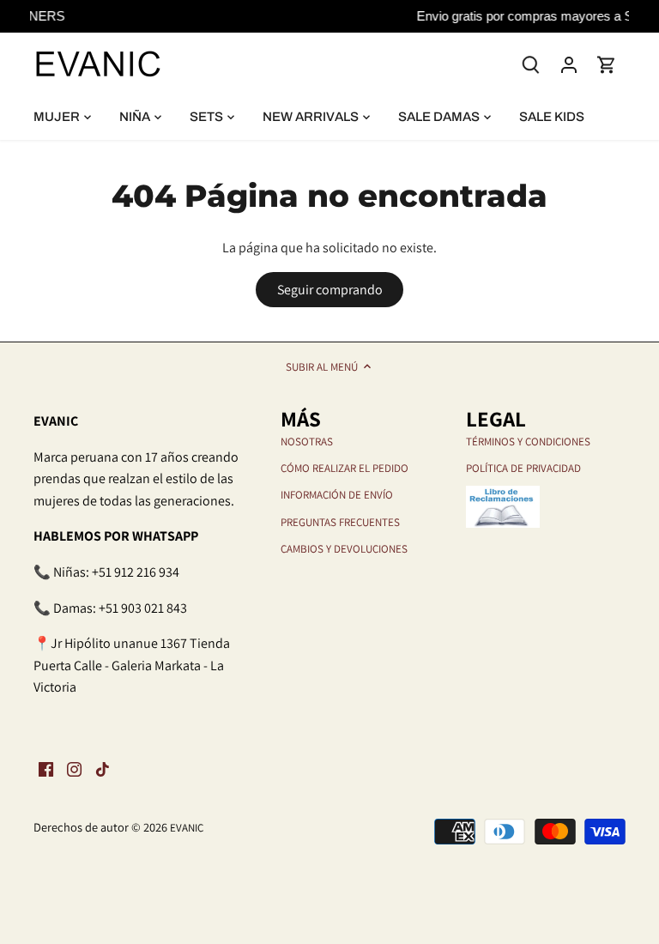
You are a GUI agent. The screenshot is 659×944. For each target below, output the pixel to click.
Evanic (186, 827)
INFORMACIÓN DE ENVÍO (337, 494)
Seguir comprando (330, 290)
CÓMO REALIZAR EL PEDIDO (344, 468)
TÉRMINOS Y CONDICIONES (528, 441)
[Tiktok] (102, 768)
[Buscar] (531, 63)
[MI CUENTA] (569, 64)
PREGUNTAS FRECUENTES (340, 522)
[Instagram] (74, 768)
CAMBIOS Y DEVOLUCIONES (344, 549)
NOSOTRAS (307, 441)
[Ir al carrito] (606, 64)
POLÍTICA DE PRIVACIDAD (523, 468)
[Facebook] (46, 768)
